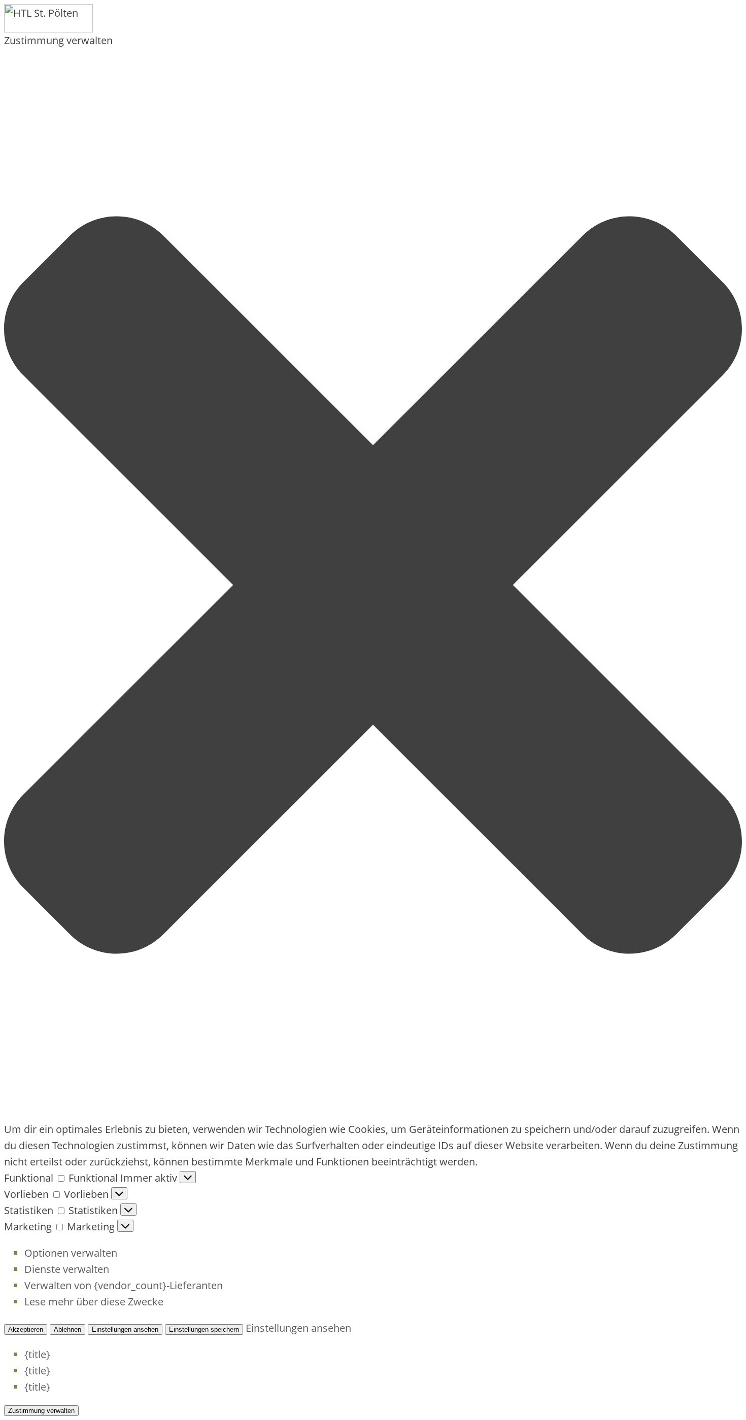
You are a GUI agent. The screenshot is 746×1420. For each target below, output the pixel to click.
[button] (373, 585)
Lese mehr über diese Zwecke (93, 1301)
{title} (37, 1354)
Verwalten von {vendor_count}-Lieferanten (123, 1285)
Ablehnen (67, 1329)
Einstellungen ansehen (125, 1329)
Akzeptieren (25, 1329)
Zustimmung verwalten (41, 1410)
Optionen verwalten (70, 1253)
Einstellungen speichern (204, 1329)
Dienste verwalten (66, 1269)
